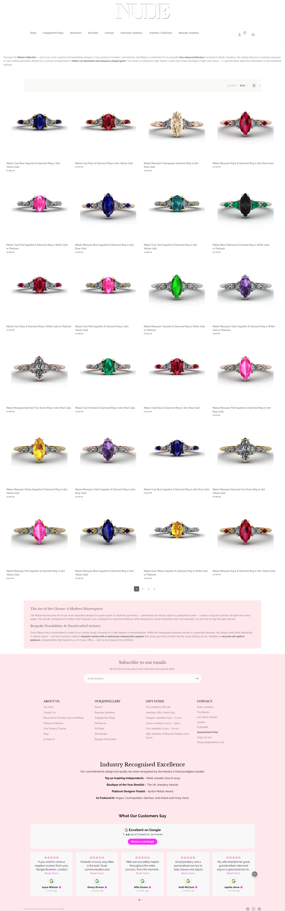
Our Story (49, 707)
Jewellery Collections (160, 33)
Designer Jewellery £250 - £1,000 (164, 717)
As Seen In (49, 739)
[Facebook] (248, 909)
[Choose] (62, 150)
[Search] (253, 34)
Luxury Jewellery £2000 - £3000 (163, 723)
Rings (33, 33)
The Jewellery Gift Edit (158, 707)
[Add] (200, 476)
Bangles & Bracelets (105, 739)
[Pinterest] (259, 909)
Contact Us (50, 712)
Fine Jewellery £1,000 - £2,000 (162, 728)
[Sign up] (196, 678)
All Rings (99, 728)
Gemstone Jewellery (131, 33)
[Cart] (244, 33)
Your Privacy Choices (55, 728)
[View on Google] (51, 881)
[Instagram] (253, 909)
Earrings (109, 33)
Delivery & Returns (53, 723)
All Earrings (101, 733)
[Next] (154, 589)
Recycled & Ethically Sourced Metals (64, 717)
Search (98, 707)
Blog (46, 733)
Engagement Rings (53, 33)
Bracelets (93, 33)
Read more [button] (51, 873)
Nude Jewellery (38, 909)
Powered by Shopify (55, 909)
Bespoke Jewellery (189, 33)
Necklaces (75, 33)
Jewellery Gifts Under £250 (160, 712)
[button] (244, 85)
